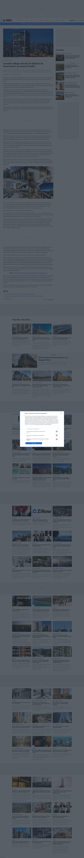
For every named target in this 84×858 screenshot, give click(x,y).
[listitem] (42, 429)
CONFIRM (34, 443)
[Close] (62, 413)
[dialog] (42, 429)
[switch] (56, 431)
